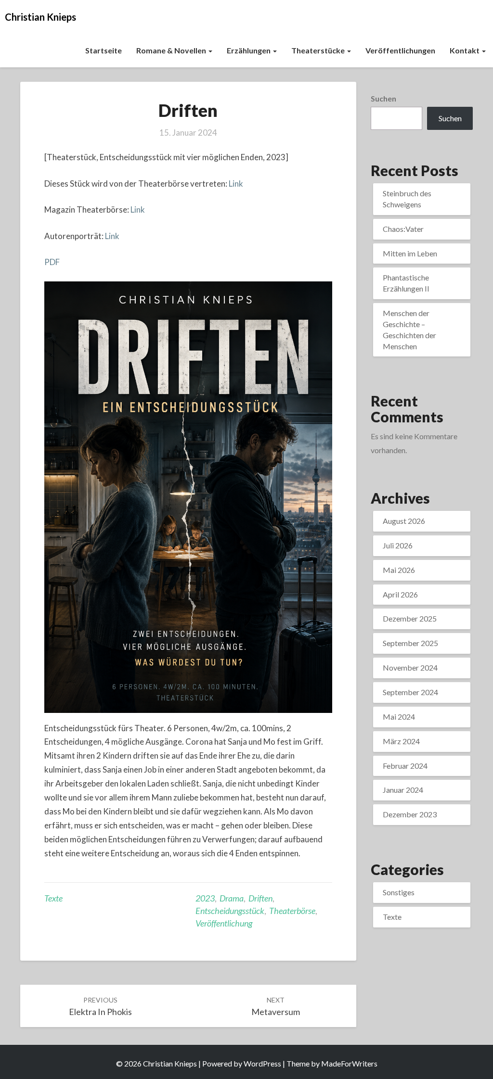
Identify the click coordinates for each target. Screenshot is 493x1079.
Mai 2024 (399, 716)
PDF (52, 262)
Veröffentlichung (223, 923)
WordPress (262, 1063)
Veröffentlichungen (400, 50)
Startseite (103, 50)
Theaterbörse (292, 910)
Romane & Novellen (172, 50)
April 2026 (400, 594)
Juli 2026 (398, 545)
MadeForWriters (349, 1063)
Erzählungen (249, 50)
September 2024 (410, 692)
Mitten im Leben (410, 253)
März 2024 (401, 741)
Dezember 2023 (410, 814)
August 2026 (404, 520)
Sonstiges (399, 892)
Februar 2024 (405, 765)
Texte (53, 898)
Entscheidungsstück (229, 910)
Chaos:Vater (403, 228)
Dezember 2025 (410, 618)
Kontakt (465, 50)
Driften (260, 898)
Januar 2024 (403, 789)
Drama (232, 898)
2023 (205, 898)
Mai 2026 (399, 569)
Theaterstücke (318, 50)
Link (236, 183)
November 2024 (410, 667)
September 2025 (410, 642)
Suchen (383, 98)
